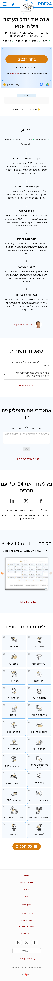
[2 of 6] (31, 593)
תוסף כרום (26, 904)
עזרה (26, 889)
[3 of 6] (28, 593)
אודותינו (26, 875)
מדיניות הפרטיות (26, 926)
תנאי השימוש (15, 73)
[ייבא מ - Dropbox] (41, 84)
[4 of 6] (24, 593)
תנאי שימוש (26, 920)
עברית (25, 950)
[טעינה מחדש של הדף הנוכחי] (27, 7)
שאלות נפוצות (26, 882)
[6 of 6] (17, 593)
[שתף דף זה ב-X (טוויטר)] (26, 501)
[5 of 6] (21, 593)
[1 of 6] (35, 593)
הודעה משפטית (26, 913)
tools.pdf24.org (26, 958)
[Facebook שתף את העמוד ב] (41, 501)
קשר (26, 896)
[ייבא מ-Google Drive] (48, 84)
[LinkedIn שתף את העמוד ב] (12, 501)
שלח (26, 449)
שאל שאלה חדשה (26, 385)
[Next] (2, 573)
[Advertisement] (26, 100)
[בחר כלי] (4, 4)
